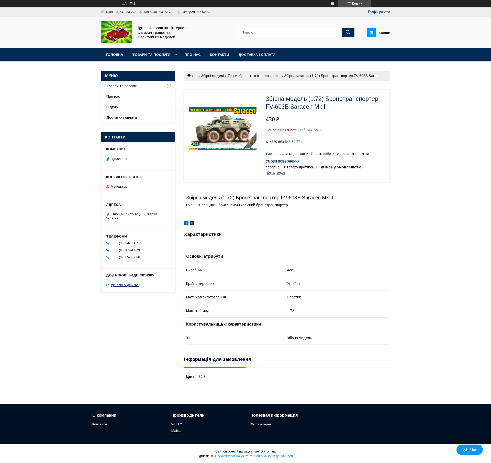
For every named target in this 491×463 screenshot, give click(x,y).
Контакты (99, 424)
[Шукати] (348, 32)
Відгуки (112, 107)
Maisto (176, 431)
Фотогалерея (261, 424)
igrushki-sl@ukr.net (125, 285)
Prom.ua (270, 451)
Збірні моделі (212, 76)
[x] (192, 224)
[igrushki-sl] (116, 41)
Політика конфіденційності (273, 456)
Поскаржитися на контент (233, 456)
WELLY (176, 424)
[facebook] (186, 224)
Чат (473, 450)
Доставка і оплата (256, 55)
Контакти (219, 55)
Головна (114, 55)
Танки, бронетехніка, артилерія (254, 76)
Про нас (193, 55)
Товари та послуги (151, 55)
